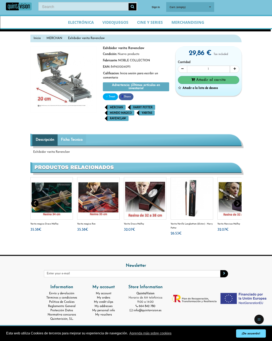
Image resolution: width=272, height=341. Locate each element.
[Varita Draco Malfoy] (145, 198)
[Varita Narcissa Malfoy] (238, 198)
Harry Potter (143, 107)
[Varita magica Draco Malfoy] (51, 198)
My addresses (104, 306)
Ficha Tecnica (72, 140)
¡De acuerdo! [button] (251, 333)
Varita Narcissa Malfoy (228, 224)
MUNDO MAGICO (121, 113)
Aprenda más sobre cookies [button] (150, 333)
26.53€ (176, 233)
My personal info (103, 310)
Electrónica (81, 22)
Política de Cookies (62, 302)
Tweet (111, 96)
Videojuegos (115, 22)
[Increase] (234, 69)
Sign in (156, 7)
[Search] (132, 7)
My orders (103, 297)
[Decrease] (182, 69)
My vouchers (103, 314)
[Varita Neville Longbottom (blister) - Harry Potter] (192, 198)
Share (127, 96)
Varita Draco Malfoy (134, 224)
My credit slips (103, 302)
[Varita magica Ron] (98, 198)
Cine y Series (150, 22)
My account (103, 293)
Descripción (45, 140)
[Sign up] (224, 273)
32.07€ (129, 230)
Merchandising (187, 22)
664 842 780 (147, 306)
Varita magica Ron (86, 224)
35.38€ (35, 230)
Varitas (147, 113)
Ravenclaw (118, 118)
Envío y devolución (61, 293)
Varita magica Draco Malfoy (44, 224)
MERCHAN (116, 107)
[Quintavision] (18, 7)
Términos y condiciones (61, 297)
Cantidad (184, 62)
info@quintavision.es (147, 310)
